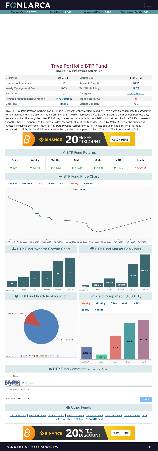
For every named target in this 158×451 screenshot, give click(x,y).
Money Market (135, 93)
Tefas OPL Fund (76, 419)
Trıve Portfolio (64, 98)
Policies (34, 446)
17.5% (136, 88)
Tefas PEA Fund (18, 415)
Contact (46, 446)
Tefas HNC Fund (37, 415)
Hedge (64, 103)
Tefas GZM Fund (75, 415)
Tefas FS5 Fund (132, 415)
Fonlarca (22, 446)
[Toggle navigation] (148, 5)
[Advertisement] (79, 37)
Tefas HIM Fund (56, 415)
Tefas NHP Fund (94, 419)
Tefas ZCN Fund (94, 415)
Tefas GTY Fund (113, 415)
